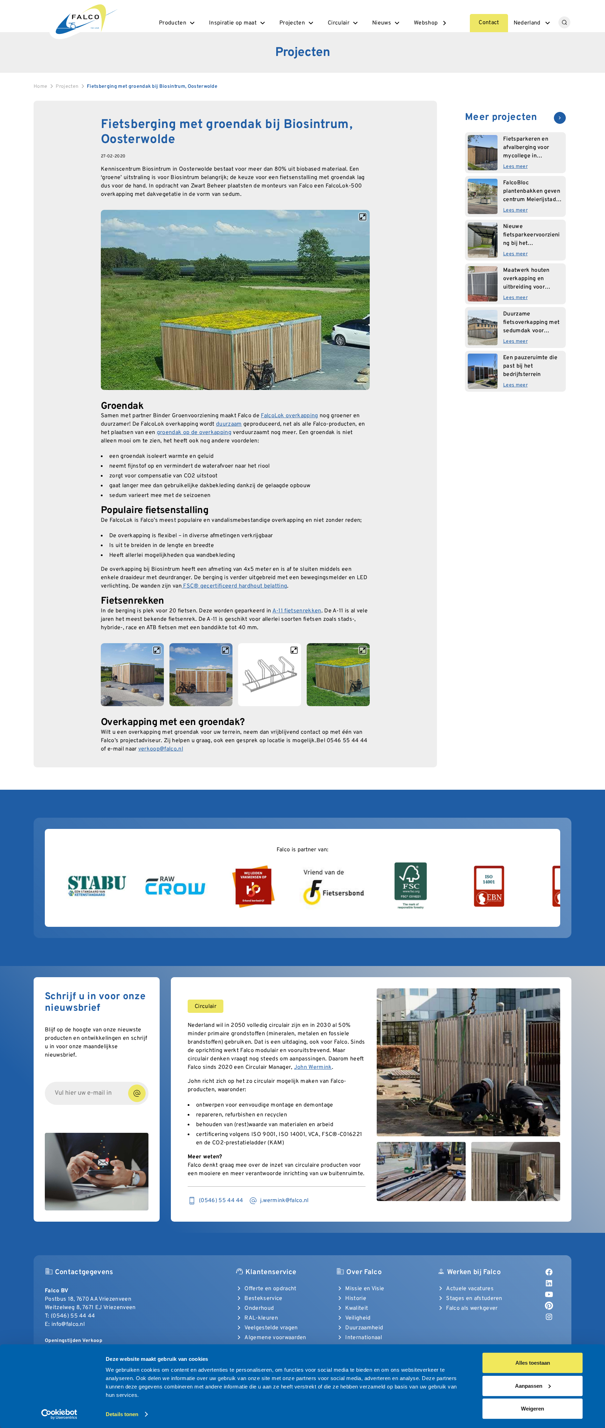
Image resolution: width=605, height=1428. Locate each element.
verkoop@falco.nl (160, 749)
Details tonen (122, 1414)
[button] (177, 23)
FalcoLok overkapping (289, 415)
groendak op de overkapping (194, 432)
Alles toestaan (532, 1363)
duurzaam (229, 424)
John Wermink (313, 1067)
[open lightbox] (235, 300)
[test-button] (137, 1093)
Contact (489, 22)
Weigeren (532, 1409)
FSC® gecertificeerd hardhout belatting (234, 586)
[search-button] (564, 22)
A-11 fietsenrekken (296, 611)
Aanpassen (528, 1385)
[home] (85, 18)
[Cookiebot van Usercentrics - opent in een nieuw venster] (59, 1414)
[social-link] (549, 1272)
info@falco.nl (68, 1324)
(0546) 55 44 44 (73, 1316)
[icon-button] (560, 118)
